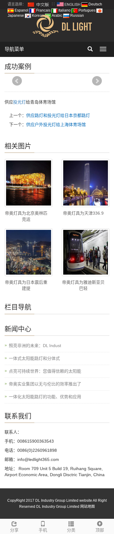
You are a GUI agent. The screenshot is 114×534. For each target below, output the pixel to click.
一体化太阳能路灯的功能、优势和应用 (45, 396)
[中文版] (38, 4)
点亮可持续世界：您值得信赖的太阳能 (45, 371)
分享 (14, 530)
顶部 (99, 530)
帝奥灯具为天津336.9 (83, 213)
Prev (17, 81)
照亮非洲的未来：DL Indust (35, 345)
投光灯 (19, 102)
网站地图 (87, 506)
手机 (43, 530)
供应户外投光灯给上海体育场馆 (56, 124)
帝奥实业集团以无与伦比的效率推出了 (45, 383)
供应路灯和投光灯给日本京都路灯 (58, 115)
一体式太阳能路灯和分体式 (34, 358)
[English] (69, 4)
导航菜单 (14, 49)
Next (97, 81)
